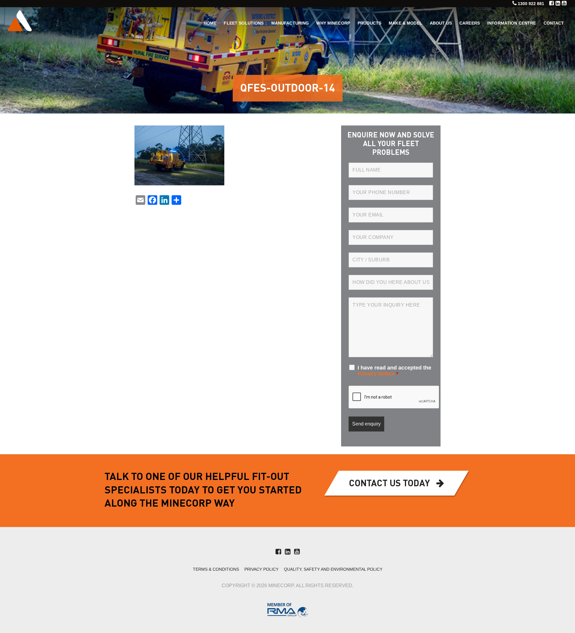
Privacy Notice (376, 374)
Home (210, 23)
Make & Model (405, 23)
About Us (441, 23)
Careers (469, 23)
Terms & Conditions (216, 569)
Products (369, 23)
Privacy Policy (261, 569)
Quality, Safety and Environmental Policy (333, 569)
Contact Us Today (389, 483)
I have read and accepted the (394, 371)
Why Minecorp (333, 23)
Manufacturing (290, 23)
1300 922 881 (531, 3)
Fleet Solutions (244, 23)
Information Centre (511, 23)
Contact (554, 23)
